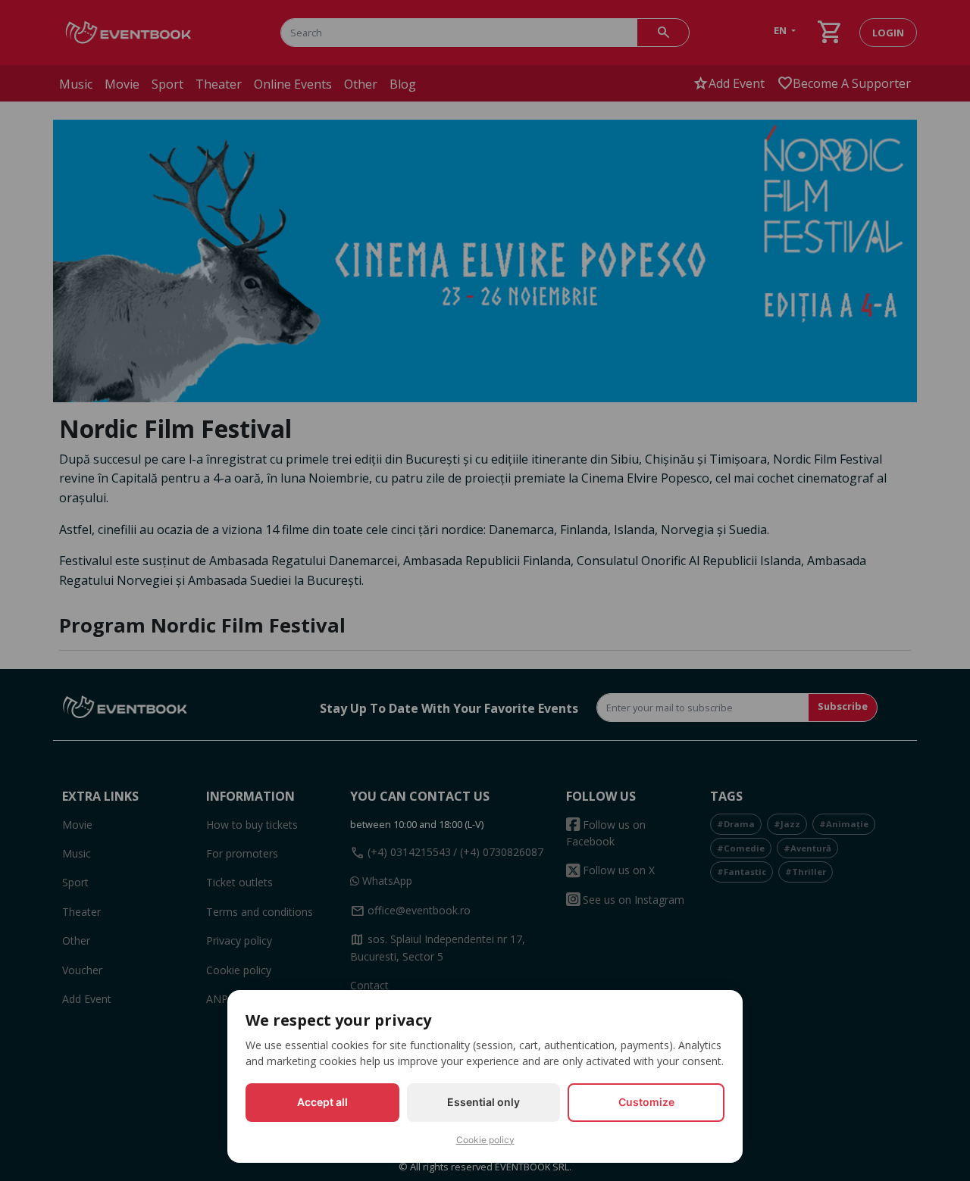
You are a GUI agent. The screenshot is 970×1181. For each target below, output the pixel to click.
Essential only (483, 1101)
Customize (646, 1101)
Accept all (322, 1101)
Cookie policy (485, 1139)
